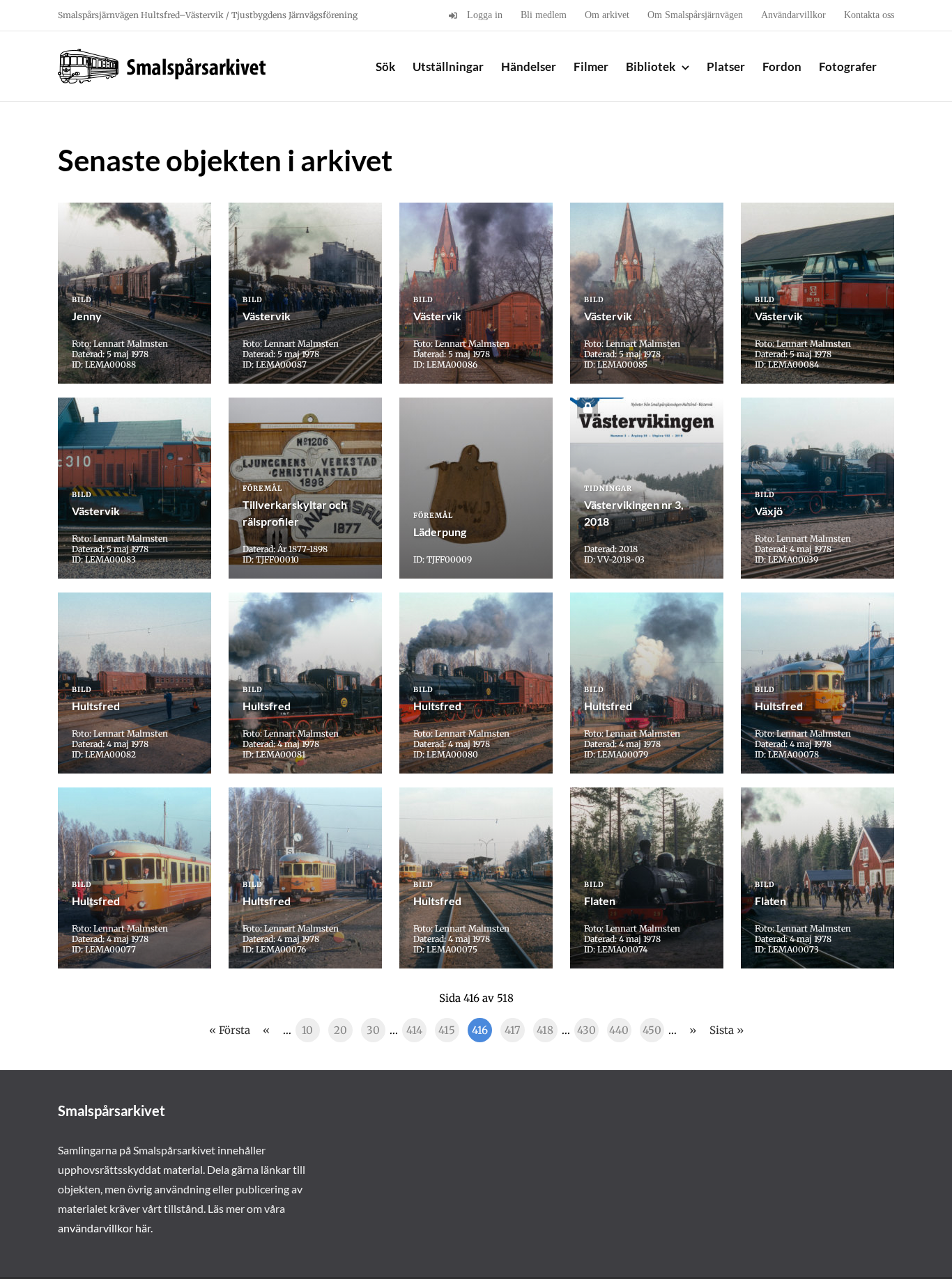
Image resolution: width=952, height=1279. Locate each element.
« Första (229, 1030)
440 (619, 1030)
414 (414, 1030)
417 (513, 1030)
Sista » (726, 1030)
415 (446, 1030)
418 (545, 1030)
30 (373, 1030)
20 (340, 1030)
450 (652, 1030)
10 (307, 1030)
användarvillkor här (104, 1227)
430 (586, 1030)
